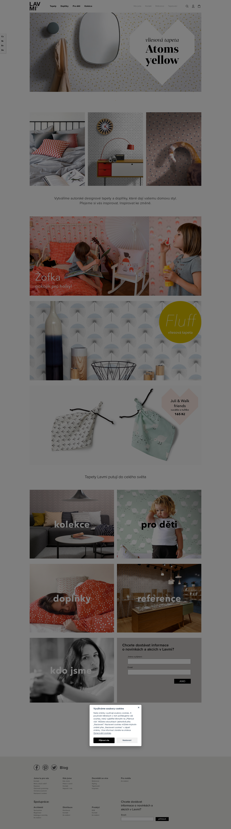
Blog (64, 767)
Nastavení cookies (40, 793)
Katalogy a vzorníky (40, 815)
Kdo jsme (137, 6)
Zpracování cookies (102, 733)
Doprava (37, 786)
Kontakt (148, 6)
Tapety (53, 6)
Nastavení (127, 740)
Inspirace (95, 788)
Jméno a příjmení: (135, 657)
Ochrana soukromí (40, 791)
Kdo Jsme (66, 781)
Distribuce (66, 810)
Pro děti (76, 6)
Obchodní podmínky (41, 788)
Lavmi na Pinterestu (45, 768)
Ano (182, 681)
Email (123, 815)
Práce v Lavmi (67, 784)
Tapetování (172, 6)
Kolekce (88, 6)
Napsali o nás (67, 788)
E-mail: (130, 667)
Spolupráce (38, 810)
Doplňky (64, 6)
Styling (94, 784)
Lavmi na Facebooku (37, 768)
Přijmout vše (104, 740)
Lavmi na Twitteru (54, 768)
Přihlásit (162, 819)
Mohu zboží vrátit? (40, 784)
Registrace (37, 813)
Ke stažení (124, 781)
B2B (93, 810)
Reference (159, 6)
